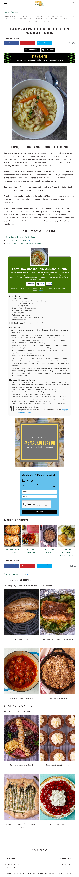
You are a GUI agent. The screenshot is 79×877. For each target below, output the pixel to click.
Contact (67, 864)
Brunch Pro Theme (62, 873)
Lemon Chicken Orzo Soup (17, 240)
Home (6, 12)
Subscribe (39, 512)
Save (48, 284)
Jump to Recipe (33, 50)
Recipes (14, 12)
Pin (40, 284)
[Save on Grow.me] (55, 43)
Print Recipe (49, 50)
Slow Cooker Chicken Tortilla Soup (20, 237)
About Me (12, 867)
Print (32, 284)
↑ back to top (39, 850)
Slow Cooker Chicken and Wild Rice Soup (23, 243)
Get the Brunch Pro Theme (15, 574)
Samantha (41, 291)
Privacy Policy (12, 864)
